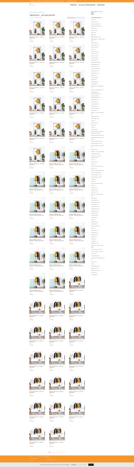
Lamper (93, 125)
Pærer (92, 159)
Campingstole (94, 45)
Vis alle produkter (87, 5)
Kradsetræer (94, 118)
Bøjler (92, 34)
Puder (92, 164)
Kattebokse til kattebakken (97, 86)
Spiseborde (93, 224)
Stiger (92, 228)
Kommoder (93, 101)
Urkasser (93, 261)
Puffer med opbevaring (96, 166)
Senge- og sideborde (96, 183)
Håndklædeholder (95, 62)
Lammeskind (94, 123)
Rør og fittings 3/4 (95, 177)
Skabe (92, 185)
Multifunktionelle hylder (96, 135)
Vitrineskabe (94, 274)
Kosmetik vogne (94, 108)
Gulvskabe (93, 58)
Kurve (92, 120)
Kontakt (101, 5)
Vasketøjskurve (94, 266)
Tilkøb (92, 239)
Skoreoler (93, 192)
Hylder (92, 79)
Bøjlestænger (94, 37)
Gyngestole (93, 60)
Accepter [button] (91, 464)
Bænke (92, 32)
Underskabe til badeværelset (98, 258)
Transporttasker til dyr (96, 251)
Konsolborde (94, 104)
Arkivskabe (93, 21)
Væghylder (93, 268)
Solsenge (93, 217)
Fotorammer (94, 51)
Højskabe (93, 75)
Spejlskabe (93, 221)
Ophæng (93, 149)
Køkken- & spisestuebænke (97, 112)
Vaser (92, 264)
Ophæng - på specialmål (97, 151)
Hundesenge (94, 77)
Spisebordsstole (95, 226)
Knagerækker (94, 99)
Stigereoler (93, 230)
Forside (73, 5)
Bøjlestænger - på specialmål (98, 39)
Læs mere (73, 464)
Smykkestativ (94, 213)
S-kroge (93, 179)
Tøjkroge (93, 241)
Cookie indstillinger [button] (82, 464)
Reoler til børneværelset (96, 170)
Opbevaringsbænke (95, 141)
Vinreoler (93, 272)
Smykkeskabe (94, 208)
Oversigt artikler (41, 456)
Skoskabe (93, 198)
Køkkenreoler (94, 116)
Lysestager (93, 129)
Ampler (92, 19)
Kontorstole (93, 106)
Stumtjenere (94, 234)
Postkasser (93, 162)
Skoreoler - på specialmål (97, 194)
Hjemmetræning (95, 68)
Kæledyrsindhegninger (96, 89)
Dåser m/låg (94, 47)
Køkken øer (93, 110)
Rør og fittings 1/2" (95, 174)
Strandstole (93, 232)
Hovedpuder (94, 73)
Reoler (92, 168)
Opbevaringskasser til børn (97, 145)
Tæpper (93, 236)
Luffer (92, 127)
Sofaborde (93, 215)
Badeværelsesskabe (95, 26)
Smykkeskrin (94, 211)
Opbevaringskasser (95, 143)
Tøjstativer (93, 243)
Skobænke (93, 190)
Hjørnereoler (94, 71)
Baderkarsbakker (95, 24)
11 (58, 452)
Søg (92, 14)
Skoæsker (93, 187)
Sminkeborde (94, 206)
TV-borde (93, 253)
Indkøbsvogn (94, 81)
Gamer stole (94, 56)
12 (60, 452)
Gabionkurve (94, 53)
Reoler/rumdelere (95, 172)
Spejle (92, 219)
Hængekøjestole (94, 64)
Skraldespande (94, 202)
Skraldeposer (94, 200)
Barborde (93, 28)
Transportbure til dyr (96, 249)
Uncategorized (94, 255)
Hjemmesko (94, 66)
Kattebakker (94, 84)
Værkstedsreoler (95, 270)
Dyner (92, 49)
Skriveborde (94, 204)
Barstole (93, 30)
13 (62, 452)
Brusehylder (94, 43)
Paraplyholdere (94, 153)
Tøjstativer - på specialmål (97, 245)
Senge (92, 181)
